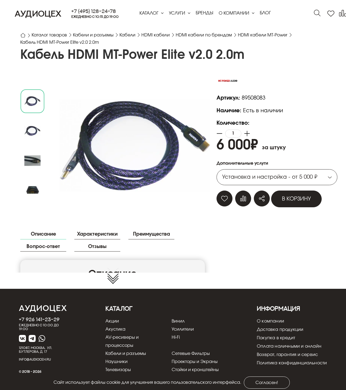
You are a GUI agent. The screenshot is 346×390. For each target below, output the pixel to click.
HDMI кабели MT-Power (262, 35)
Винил (178, 321)
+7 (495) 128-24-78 (93, 11)
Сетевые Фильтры (191, 353)
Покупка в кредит (276, 338)
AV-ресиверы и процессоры (122, 341)
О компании (234, 13)
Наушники (116, 362)
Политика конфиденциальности (292, 363)
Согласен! (266, 383)
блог (265, 13)
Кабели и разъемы (93, 35)
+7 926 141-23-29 (39, 319)
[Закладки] (330, 14)
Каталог (149, 13)
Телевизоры (118, 370)
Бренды (204, 13)
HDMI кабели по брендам (204, 35)
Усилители (183, 329)
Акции (112, 321)
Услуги (177, 13)
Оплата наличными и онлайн (289, 346)
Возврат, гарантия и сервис (287, 354)
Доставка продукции (280, 329)
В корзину (296, 199)
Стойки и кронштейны (195, 370)
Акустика (115, 329)
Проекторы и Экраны (195, 362)
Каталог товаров (49, 35)
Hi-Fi (176, 337)
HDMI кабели (155, 35)
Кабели (127, 35)
